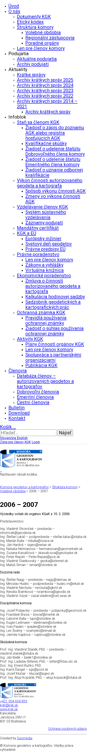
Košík (8, 426)
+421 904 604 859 (13, 701)
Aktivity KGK (30, 339)
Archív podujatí (33, 64)
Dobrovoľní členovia (38, 391)
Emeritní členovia (35, 397)
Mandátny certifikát (38, 228)
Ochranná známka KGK (41, 312)
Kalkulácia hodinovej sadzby (55, 296)
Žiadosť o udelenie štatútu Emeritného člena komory (52, 162)
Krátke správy (31, 74)
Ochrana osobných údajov (67, 729)
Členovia (17, 370)
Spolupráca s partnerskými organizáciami (53, 357)
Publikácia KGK (41, 365)
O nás (14, 11)
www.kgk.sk (9, 709)
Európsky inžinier (43, 238)
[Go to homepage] (21, 466)
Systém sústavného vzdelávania (45, 214)
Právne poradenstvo (38, 254)
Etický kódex (30, 22)
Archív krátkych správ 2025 (45, 80)
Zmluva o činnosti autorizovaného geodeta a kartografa (52, 286)
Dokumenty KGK (34, 16)
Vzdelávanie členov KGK (42, 206)
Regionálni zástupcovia (50, 37)
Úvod (13, 6)
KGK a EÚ (26, 233)
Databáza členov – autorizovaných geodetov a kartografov (45, 381)
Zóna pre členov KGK (15, 442)
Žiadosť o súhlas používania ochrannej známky (54, 331)
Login (36, 442)
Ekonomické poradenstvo (44, 275)
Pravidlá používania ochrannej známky (46, 320)
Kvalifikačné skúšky (46, 143)
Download (19, 413)
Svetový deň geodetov (48, 243)
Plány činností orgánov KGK (54, 344)
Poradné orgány (42, 43)
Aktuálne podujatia (37, 59)
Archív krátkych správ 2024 (45, 85)
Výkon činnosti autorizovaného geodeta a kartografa (49, 183)
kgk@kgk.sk (9, 705)
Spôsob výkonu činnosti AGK (55, 191)
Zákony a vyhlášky (44, 265)
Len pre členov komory (41, 48)
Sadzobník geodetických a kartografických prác (53, 304)
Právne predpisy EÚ (45, 249)
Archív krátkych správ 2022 (45, 95)
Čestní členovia (33, 402)
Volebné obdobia (43, 32)
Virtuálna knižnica (44, 270)
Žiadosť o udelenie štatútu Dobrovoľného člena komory (55, 151)
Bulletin (16, 407)
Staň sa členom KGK (38, 122)
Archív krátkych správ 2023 (45, 90)
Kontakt (16, 418)
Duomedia (24, 738)
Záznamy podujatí (44, 222)
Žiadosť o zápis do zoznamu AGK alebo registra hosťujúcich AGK (54, 133)
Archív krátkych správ (48, 111)
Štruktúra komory (35, 27)
